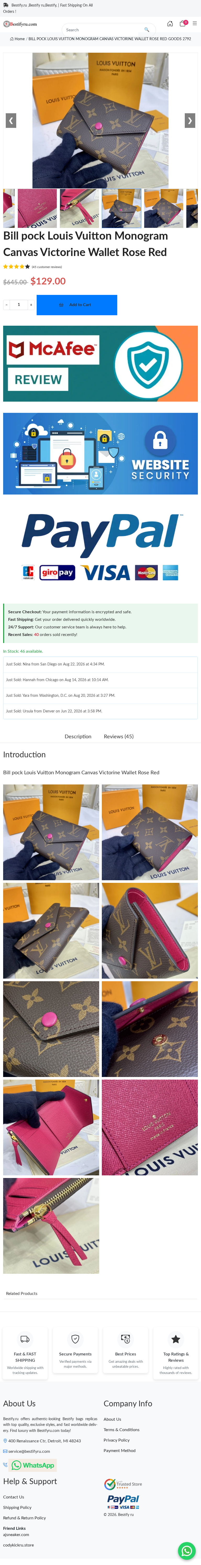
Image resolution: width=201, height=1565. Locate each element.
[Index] (170, 24)
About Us (112, 1419)
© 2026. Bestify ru (119, 1515)
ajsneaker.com (16, 1535)
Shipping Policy (17, 1508)
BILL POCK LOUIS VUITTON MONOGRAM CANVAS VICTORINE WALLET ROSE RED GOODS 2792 (110, 39)
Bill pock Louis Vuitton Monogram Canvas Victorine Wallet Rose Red (81, 772)
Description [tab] (78, 736)
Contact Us (13, 1497)
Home (19, 39)
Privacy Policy (117, 1440)
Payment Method (120, 1451)
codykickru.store (18, 1545)
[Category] (195, 23)
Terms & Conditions (121, 1430)
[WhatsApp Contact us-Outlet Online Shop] (187, 1551)
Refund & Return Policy (24, 1518)
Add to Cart (80, 305)
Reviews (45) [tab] (118, 736)
